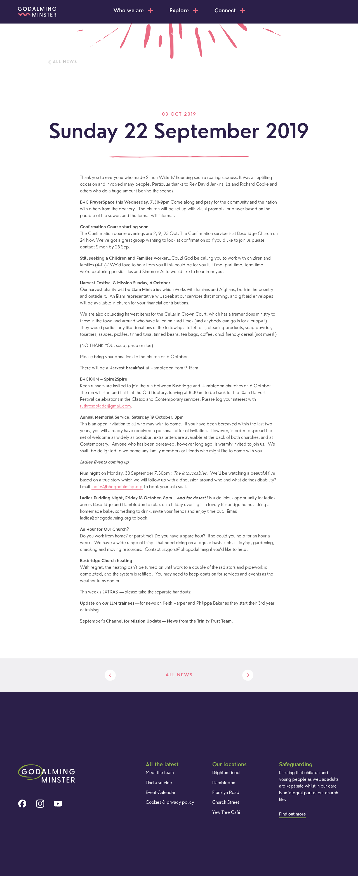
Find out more (292, 814)
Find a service (159, 783)
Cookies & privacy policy (170, 802)
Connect (225, 11)
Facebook (22, 804)
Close (333, 10)
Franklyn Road (225, 793)
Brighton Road (226, 773)
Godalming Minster (37, 12)
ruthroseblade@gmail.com (105, 406)
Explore (179, 11)
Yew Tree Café (226, 812)
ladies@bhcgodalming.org (117, 487)
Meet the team (160, 773)
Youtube (58, 804)
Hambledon (223, 783)
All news (65, 62)
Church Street (225, 802)
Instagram (40, 804)
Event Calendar (160, 793)
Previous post (110, 675)
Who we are (129, 11)
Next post (247, 675)
